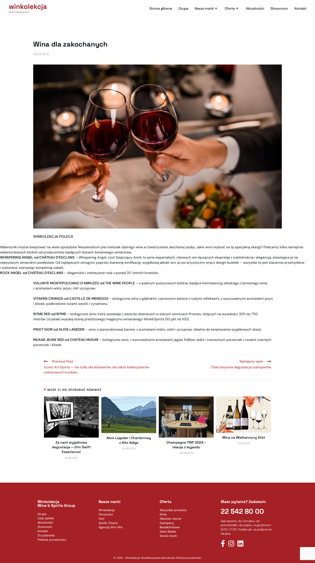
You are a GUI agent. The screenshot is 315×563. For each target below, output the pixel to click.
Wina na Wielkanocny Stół (243, 437)
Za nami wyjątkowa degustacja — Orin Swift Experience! (71, 447)
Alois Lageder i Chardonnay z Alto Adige (128, 440)
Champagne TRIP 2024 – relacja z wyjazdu (186, 444)
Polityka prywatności (188, 558)
